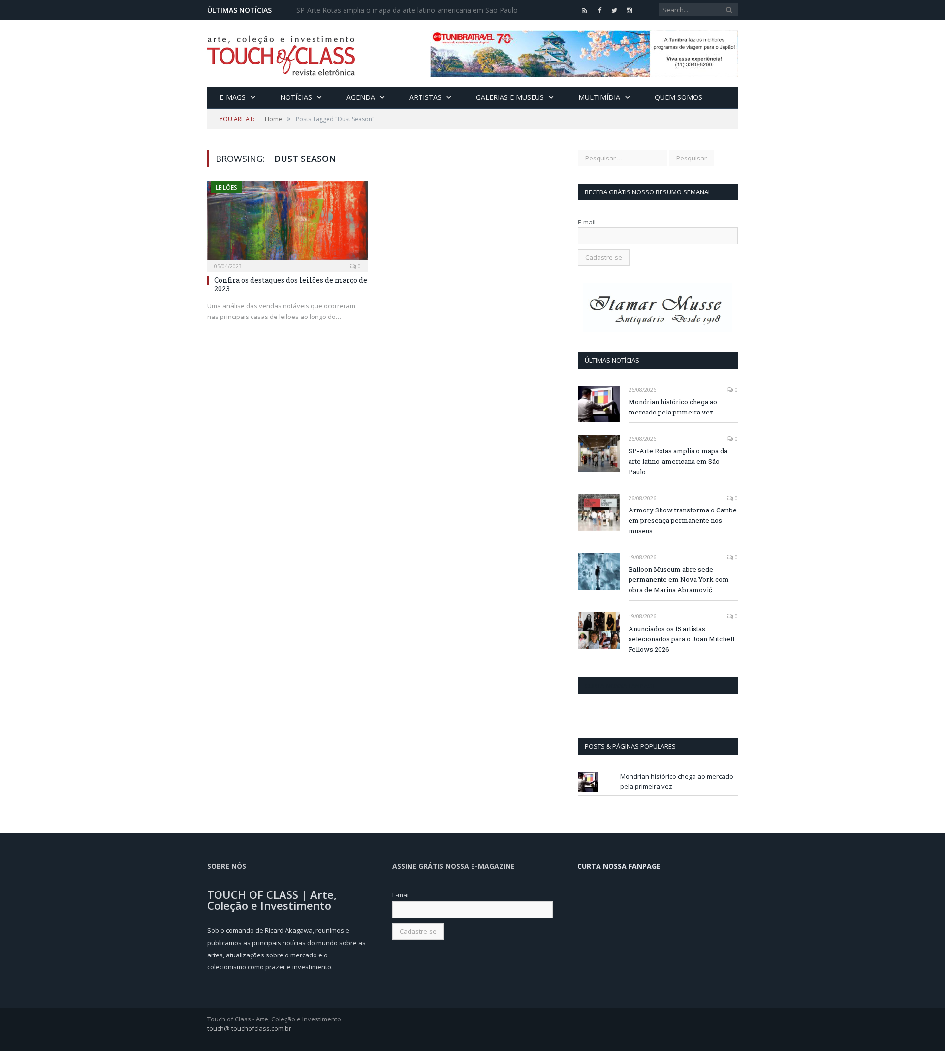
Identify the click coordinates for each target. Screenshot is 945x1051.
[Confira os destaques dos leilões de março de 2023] (287, 223)
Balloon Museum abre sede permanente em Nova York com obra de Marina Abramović (679, 579)
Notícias (296, 97)
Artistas (425, 97)
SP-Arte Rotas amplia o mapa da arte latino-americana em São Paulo (407, 10)
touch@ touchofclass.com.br (249, 1028)
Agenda (360, 97)
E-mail (587, 222)
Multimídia (599, 97)
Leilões (226, 187)
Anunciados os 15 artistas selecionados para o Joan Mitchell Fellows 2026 (681, 639)
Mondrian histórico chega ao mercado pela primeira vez (673, 406)
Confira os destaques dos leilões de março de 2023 (290, 284)
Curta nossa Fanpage (620, 685)
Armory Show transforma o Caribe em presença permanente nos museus (683, 520)
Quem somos (678, 97)
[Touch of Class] (281, 53)
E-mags (233, 97)
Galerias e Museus (510, 97)
